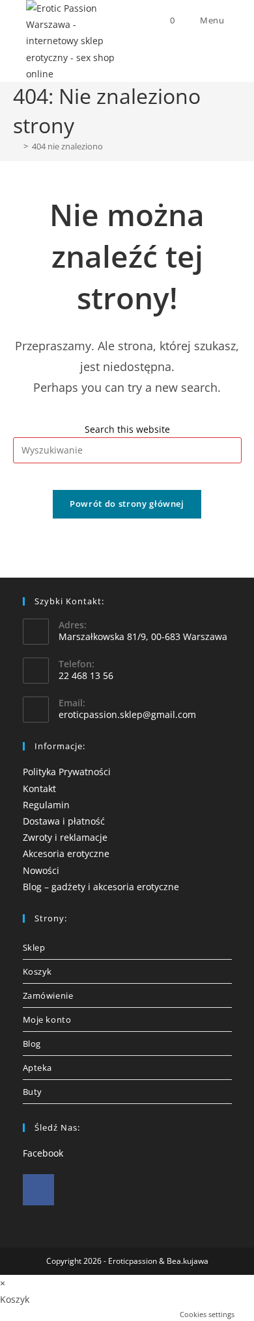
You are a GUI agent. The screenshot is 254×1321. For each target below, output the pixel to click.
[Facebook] (38, 1189)
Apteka (38, 1067)
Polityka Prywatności (67, 771)
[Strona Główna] (16, 146)
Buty (32, 1091)
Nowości (41, 870)
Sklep (34, 947)
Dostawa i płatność (64, 821)
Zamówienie (48, 995)
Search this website (127, 429)
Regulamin (46, 805)
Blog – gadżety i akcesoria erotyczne (101, 886)
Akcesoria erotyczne (66, 853)
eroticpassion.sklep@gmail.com (127, 714)
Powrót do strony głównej (127, 503)
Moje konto (47, 1019)
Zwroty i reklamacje (65, 837)
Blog (32, 1043)
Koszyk (38, 971)
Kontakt (39, 788)
